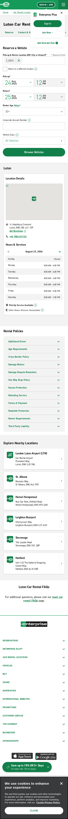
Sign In (47, 23)
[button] (63, 4)
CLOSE (34, 810)
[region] (34, 798)
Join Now (46, 32)
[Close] (61, 783)
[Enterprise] (4, 4)
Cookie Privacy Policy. (48, 802)
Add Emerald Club (46, 43)
